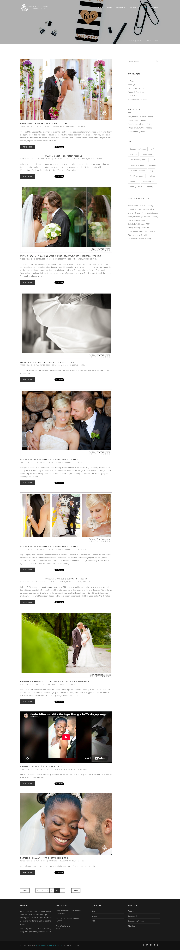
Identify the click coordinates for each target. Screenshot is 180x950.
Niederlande (71, 126)
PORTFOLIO (120, 8)
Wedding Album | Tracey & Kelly (140, 124)
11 (62, 890)
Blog (139, 41)
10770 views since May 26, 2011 (33, 769)
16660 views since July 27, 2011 (33, 549)
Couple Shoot (147, 154)
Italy (151, 170)
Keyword (148, 41)
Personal (152, 165)
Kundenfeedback (79, 159)
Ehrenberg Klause (81, 462)
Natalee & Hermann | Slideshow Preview (41, 766)
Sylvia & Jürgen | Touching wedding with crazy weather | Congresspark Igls (60, 256)
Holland (81, 126)
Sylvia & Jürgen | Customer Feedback (64, 156)
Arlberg (149, 187)
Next (25, 890)
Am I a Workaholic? (63, 926)
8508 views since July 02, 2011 (33, 582)
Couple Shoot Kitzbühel (137, 120)
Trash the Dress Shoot (136, 220)
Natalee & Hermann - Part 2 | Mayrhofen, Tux (44, 858)
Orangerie (63, 684)
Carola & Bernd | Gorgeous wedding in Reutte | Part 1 (49, 546)
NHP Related (132, 96)
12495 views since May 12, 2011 (33, 861)
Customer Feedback (62, 159)
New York (79, 861)
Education (131, 926)
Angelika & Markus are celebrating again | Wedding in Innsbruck (54, 681)
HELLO (100, 8)
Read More (27, 147)
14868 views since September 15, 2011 (36, 259)
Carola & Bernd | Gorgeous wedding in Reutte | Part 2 (49, 459)
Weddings (131, 85)
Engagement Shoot (137, 165)
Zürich (152, 160)
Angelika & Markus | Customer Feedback (66, 579)
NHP (152, 149)
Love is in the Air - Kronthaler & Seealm (143, 213)
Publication (134, 181)
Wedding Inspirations (136, 88)
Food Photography (137, 176)
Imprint (94, 916)
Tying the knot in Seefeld (137, 235)
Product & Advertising (136, 92)
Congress (74, 684)
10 (57, 890)
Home (131, 41)
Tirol (83, 365)
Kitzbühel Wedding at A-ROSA (139, 224)
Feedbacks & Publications (137, 99)
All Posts (131, 81)
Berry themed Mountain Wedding (140, 117)
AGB (93, 921)
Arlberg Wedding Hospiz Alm (138, 227)
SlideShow (53, 769)
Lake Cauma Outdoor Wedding (67, 918)
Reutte (52, 462)
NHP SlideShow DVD (67, 769)
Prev (76, 890)
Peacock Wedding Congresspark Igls (141, 209)
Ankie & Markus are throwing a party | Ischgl (44, 123)
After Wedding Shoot (137, 160)
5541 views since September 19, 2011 (36, 159)
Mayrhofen (82, 769)
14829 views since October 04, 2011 (35, 126)
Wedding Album (149, 181)
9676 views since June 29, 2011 (33, 684)
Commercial (132, 916)
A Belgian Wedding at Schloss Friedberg (143, 216)
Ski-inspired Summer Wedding (139, 239)
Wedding (131, 911)
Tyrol (157, 41)
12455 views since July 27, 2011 (33, 462)
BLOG (145, 8)
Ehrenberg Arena (64, 462)
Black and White (67, 861)
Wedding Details (90, 259)
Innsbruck (77, 259)
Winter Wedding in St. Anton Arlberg (141, 231)
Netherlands (58, 126)
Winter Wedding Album (136, 131)
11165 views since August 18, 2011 (35, 365)
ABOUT (109, 8)
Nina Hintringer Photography (49, 945)
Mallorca (152, 176)
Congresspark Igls (96, 159)
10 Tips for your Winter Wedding (140, 128)
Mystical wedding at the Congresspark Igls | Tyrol (47, 362)
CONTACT (154, 8)
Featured (133, 154)
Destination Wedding (138, 149)
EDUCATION (134, 8)
